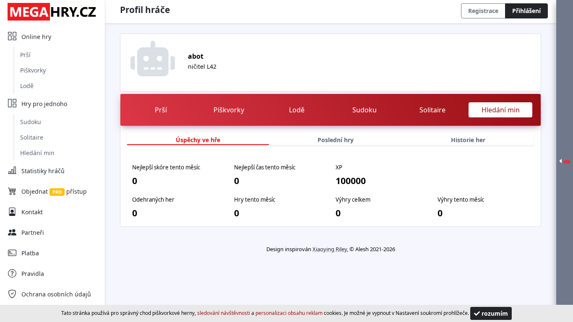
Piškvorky (33, 70)
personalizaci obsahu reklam (289, 313)
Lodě (27, 86)
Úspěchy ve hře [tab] (198, 140)
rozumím (494, 313)
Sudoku (30, 122)
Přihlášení (526, 11)
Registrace (483, 11)
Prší (25, 55)
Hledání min (37, 153)
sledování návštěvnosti (223, 313)
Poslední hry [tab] (336, 140)
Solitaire (31, 137)
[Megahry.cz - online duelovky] (52, 11)
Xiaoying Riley (330, 249)
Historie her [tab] (468, 140)
